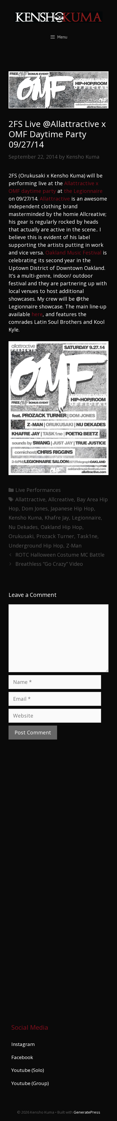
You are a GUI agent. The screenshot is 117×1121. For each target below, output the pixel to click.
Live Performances (38, 489)
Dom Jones (35, 508)
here (37, 314)
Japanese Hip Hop (72, 508)
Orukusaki (21, 536)
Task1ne (87, 536)
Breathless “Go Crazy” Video (49, 563)
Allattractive (55, 198)
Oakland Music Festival (73, 252)
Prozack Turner (55, 536)
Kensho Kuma (25, 517)
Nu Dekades (23, 527)
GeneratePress (87, 1112)
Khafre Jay (57, 517)
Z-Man (74, 545)
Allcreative (61, 499)
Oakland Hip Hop (61, 527)
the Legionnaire (83, 190)
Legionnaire (86, 517)
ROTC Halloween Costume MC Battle (60, 554)
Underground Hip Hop (36, 545)
